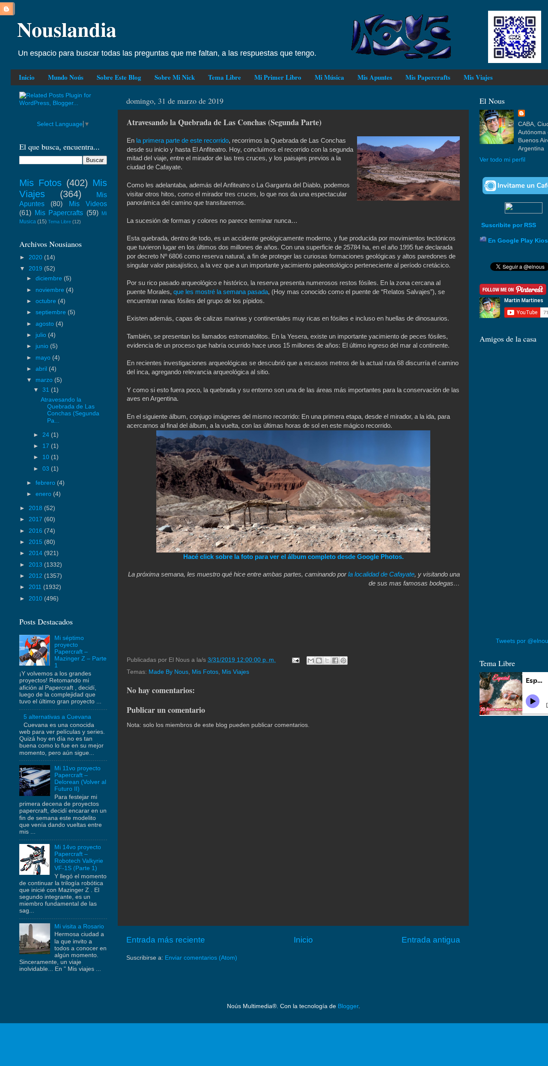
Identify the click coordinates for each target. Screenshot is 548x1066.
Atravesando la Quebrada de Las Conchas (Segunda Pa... (70, 410)
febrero (46, 483)
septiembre (52, 312)
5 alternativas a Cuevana (57, 717)
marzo (45, 380)
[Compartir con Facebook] (335, 660)
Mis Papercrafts (427, 77)
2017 (36, 519)
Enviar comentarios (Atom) (201, 958)
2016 (36, 531)
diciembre (50, 278)
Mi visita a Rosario (79, 926)
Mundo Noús (65, 77)
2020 (36, 257)
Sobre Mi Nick (175, 77)
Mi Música (329, 77)
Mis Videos (88, 203)
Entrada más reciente (165, 939)
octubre (47, 301)
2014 (36, 553)
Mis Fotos (205, 672)
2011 (36, 587)
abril (42, 369)
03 (46, 468)
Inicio (27, 77)
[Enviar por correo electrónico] (311, 660)
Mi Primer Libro (277, 77)
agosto (46, 324)
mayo (44, 357)
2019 (36, 268)
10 (46, 457)
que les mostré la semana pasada (220, 291)
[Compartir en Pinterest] (343, 660)
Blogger (348, 1006)
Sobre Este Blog (119, 77)
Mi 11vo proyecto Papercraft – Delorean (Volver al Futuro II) (80, 779)
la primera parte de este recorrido (182, 140)
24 (46, 435)
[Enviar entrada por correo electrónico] (295, 660)
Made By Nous (168, 672)
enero (44, 494)
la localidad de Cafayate (381, 574)
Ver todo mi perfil (502, 159)
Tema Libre (224, 77)
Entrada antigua (431, 939)
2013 (36, 565)
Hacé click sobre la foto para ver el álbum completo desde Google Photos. (293, 556)
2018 (36, 508)
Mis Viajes (478, 77)
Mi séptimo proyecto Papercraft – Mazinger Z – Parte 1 (80, 652)
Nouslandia (66, 29)
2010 (36, 598)
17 (46, 446)
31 (46, 390)
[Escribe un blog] (319, 660)
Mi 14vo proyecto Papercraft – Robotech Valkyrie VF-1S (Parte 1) (78, 857)
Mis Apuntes (374, 77)
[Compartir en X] (327, 660)
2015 (36, 542)
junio (43, 346)
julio (42, 335)
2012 (36, 576)
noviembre (51, 290)
